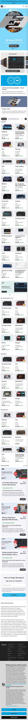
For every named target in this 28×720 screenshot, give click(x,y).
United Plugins (19, 257)
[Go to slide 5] (16, 48)
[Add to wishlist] (11, 125)
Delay (16, 221)
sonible (4, 205)
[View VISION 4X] (7, 127)
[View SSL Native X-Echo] (20, 213)
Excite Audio (5, 135)
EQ (2, 221)
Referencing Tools (18, 273)
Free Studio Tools (22, 646)
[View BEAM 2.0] (7, 179)
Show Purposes (14, 717)
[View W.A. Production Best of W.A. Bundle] (20, 179)
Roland (4, 170)
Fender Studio (19, 239)
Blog (9, 655)
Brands (9, 659)
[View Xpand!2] (7, 393)
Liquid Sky (5, 329)
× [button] (26, 2)
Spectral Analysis (5, 134)
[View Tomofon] (20, 196)
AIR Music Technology (7, 402)
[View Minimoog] (20, 432)
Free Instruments (12, 657)
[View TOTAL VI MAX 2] (20, 161)
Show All (25, 465)
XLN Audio (5, 239)
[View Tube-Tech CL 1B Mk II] (7, 265)
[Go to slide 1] (11, 48)
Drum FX (3, 238)
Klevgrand (18, 205)
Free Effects (21, 644)
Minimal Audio (6, 257)
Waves (17, 153)
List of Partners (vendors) (11, 706)
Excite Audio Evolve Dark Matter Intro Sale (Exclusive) (10, 553)
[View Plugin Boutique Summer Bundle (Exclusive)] (20, 127)
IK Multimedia (19, 170)
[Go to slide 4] (15, 48)
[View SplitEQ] (7, 213)
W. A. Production (19, 187)
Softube (4, 274)
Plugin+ (20, 655)
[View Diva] (7, 144)
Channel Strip (4, 203)
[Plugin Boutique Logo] (2, 6)
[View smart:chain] (7, 196)
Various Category (18, 134)
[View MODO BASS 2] (20, 320)
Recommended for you (13, 119)
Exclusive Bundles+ (20, 135)
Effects (9, 649)
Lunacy (4, 187)
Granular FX (4, 255)
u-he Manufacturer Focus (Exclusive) (10, 484)
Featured (4, 119)
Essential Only (14, 713)
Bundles (10, 653)
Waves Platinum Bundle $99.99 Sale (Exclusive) (9, 518)
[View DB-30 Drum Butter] (7, 231)
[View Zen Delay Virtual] (7, 320)
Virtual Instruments (19, 328)
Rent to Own (21, 657)
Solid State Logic (19, 222)
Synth (3, 151)
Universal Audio (19, 441)
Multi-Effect (4, 186)
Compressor (4, 273)
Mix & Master (18, 151)
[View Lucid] (7, 248)
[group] (7, 131)
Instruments (10, 644)
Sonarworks (18, 274)
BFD (3, 346)
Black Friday (21, 651)
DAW (16, 238)
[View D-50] (7, 161)
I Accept (14, 709)
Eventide (4, 222)
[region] (14, 690)
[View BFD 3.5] (7, 338)
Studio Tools (10, 646)
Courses (20, 649)
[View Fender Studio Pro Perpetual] (20, 231)
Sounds (9, 651)
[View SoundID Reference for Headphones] (20, 265)
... (25, 118)
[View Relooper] (20, 338)
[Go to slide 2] (12, 48)
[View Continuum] (20, 248)
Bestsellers (23, 119)
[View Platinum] (20, 144)
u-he (4, 153)
